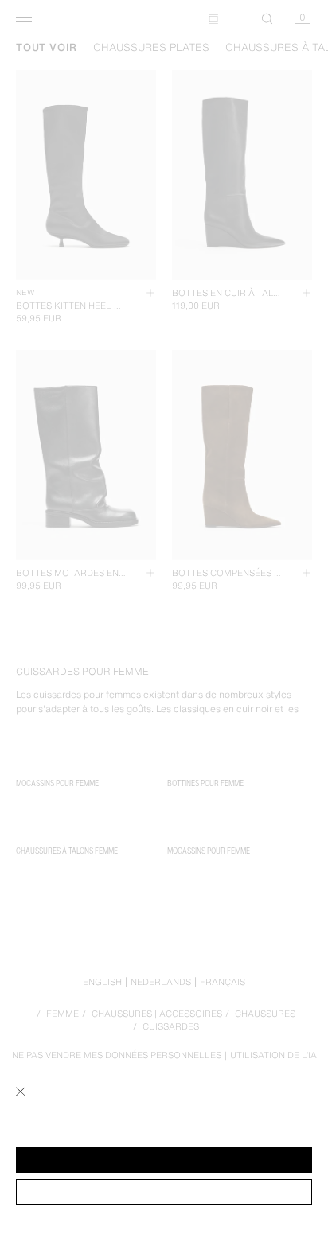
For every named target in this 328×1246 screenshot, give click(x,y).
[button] (164, 1160)
